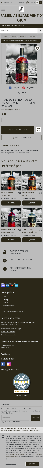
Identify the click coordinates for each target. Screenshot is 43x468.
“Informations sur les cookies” (15, 455)
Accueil (6, 36)
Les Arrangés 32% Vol (10, 109)
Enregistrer (30, 88)
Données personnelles (8, 335)
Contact (21, 3)
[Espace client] (27, 2)
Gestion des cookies (8, 332)
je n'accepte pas (11, 464)
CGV (3, 309)
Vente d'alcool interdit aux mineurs (13, 312)
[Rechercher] (40, 30)
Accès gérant (36, 431)
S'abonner (35, 418)
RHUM (14, 36)
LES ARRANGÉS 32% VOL (27, 36)
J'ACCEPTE (32, 464)
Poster (23, 93)
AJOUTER (11, 203)
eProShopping (23, 431)
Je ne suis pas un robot (12, 422)
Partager (15, 88)
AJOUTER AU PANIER (18, 129)
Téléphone (6, 354)
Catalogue (5, 300)
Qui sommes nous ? (8, 306)
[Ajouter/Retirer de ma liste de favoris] (38, 129)
